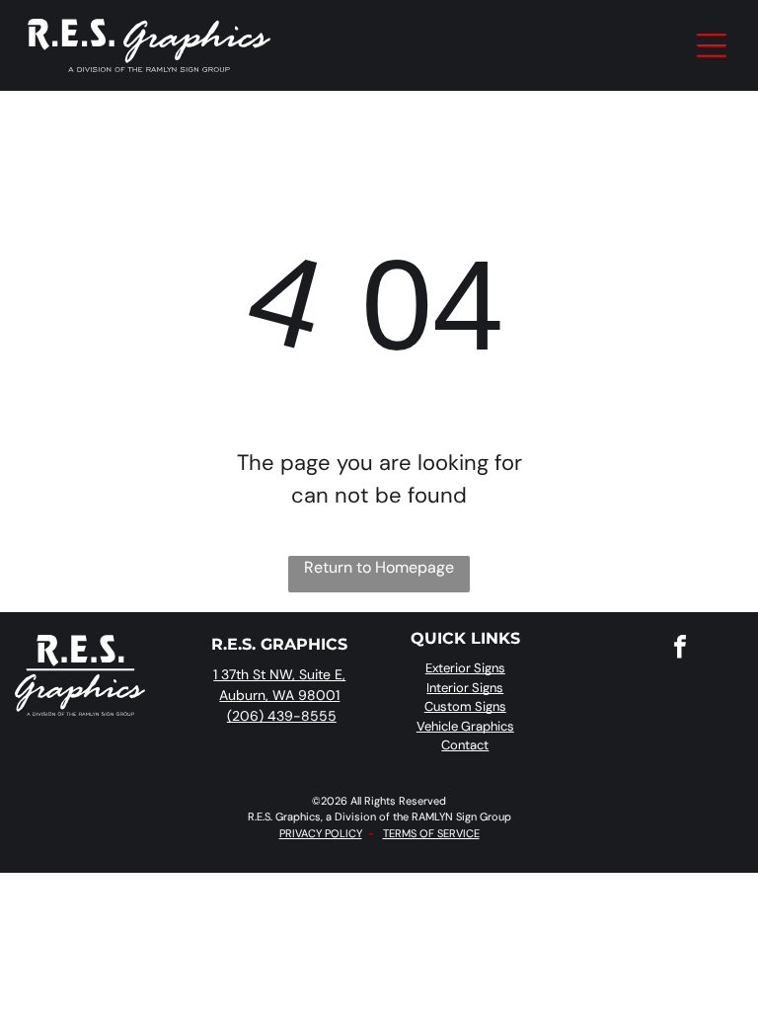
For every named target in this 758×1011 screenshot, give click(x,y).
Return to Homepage (379, 567)
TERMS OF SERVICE (431, 833)
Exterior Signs (465, 668)
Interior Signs (464, 687)
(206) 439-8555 (282, 716)
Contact (465, 745)
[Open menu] (711, 45)
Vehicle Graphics (465, 726)
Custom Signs (465, 706)
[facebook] (680, 649)
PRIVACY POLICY (320, 833)
